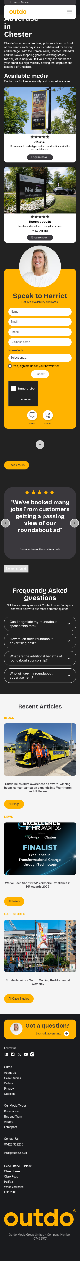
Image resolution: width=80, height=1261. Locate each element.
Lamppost (10, 1127)
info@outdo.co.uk (15, 1153)
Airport (8, 1122)
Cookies (9, 1094)
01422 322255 (13, 1144)
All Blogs (14, 804)
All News (14, 901)
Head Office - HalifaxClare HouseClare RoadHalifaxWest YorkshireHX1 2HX (18, 1179)
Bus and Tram (13, 1116)
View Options (40, 230)
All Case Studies (19, 998)
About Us (10, 1073)
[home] (17, 12)
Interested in (16, 350)
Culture (8, 1083)
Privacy (9, 1088)
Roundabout (12, 1111)
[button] (68, 11)
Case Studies (12, 1078)
